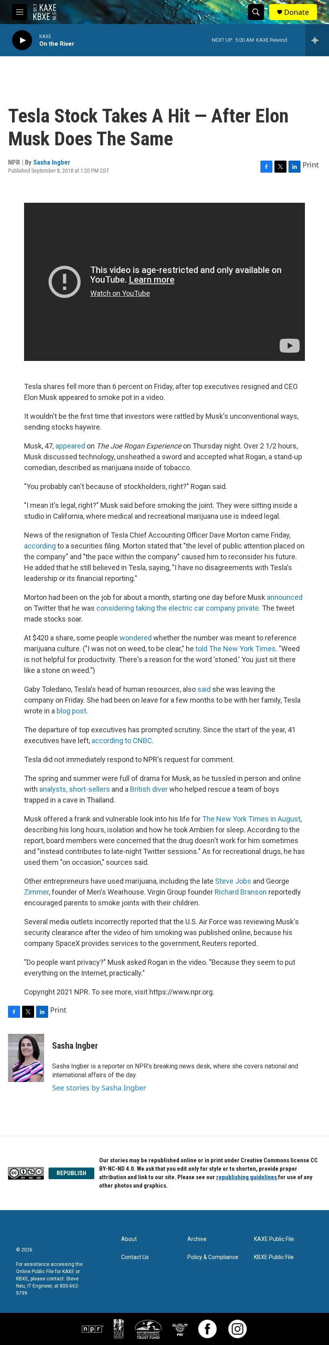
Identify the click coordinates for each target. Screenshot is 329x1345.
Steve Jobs (233, 881)
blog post (71, 711)
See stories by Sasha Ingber (99, 1087)
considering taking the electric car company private (177, 608)
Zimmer (36, 892)
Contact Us (135, 1257)
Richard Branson (241, 892)
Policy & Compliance (212, 1257)
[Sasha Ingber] (26, 1058)
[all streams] (317, 40)
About (129, 1239)
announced (285, 597)
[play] (22, 40)
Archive (197, 1239)
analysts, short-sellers (74, 789)
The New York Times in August (251, 819)
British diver (149, 789)
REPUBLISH (71, 1173)
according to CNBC (121, 740)
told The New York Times (235, 648)
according (40, 546)
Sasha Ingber (51, 162)
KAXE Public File (274, 1239)
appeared (70, 446)
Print (311, 164)
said (204, 689)
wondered (136, 638)
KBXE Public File (274, 1257)
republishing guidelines (247, 1177)
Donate (296, 12)
